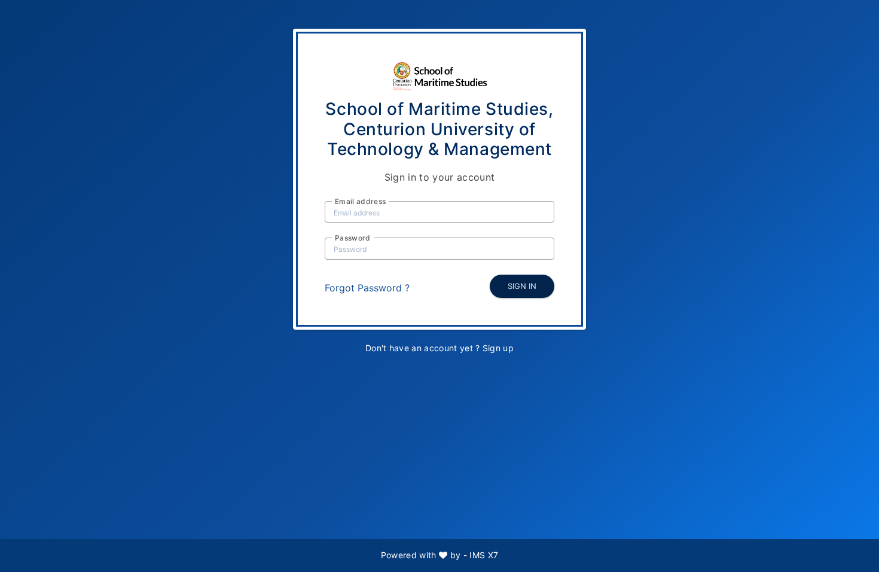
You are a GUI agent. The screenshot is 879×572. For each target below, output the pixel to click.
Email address (360, 201)
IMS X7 (483, 555)
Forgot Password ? (367, 288)
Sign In (522, 286)
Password (353, 237)
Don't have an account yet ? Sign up (439, 348)
